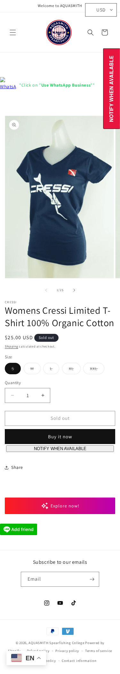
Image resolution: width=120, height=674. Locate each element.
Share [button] (17, 467)
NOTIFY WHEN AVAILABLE (60, 448)
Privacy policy (67, 651)
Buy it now (60, 437)
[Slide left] (46, 290)
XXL (97, 369)
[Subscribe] (92, 579)
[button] (13, 32)
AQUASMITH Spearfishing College (56, 643)
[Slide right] (74, 290)
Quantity (13, 382)
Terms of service (98, 651)
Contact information (79, 660)
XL (75, 369)
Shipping (11, 346)
